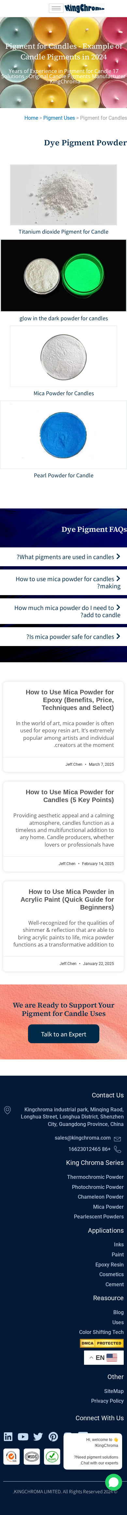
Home (31, 118)
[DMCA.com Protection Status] (102, 1343)
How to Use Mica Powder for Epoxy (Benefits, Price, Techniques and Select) (70, 700)
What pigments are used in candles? (65, 556)
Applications (106, 1230)
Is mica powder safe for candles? (70, 636)
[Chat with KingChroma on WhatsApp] (113, 1482)
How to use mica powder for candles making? (68, 582)
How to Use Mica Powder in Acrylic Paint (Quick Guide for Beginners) (67, 899)
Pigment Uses (59, 118)
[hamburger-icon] (56, 8)
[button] (63, 556)
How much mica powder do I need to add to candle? (67, 611)
